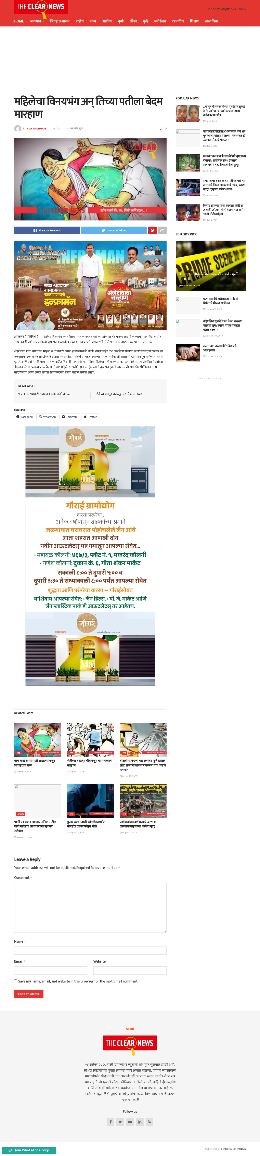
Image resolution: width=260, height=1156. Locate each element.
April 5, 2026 (59, 128)
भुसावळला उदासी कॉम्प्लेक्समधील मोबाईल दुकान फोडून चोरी (86, 824)
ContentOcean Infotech (233, 1149)
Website (99, 962)
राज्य (93, 21)
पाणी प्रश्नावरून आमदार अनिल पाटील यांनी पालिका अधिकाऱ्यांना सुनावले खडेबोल (35, 826)
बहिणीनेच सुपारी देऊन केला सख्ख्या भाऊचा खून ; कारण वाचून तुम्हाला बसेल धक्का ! (222, 325)
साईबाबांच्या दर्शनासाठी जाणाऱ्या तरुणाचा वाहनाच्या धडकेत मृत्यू (138, 824)
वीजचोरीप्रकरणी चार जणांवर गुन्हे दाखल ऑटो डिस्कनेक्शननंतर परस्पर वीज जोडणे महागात (143, 765)
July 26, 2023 (211, 220)
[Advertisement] (130, 61)
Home (19, 21)
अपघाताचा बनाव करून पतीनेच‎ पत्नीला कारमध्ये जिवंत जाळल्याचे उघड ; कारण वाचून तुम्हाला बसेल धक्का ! (224, 185)
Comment (23, 878)
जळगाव (35, 21)
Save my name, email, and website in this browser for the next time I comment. (78, 981)
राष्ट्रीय (80, 21)
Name (20, 942)
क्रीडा (133, 21)
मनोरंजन (160, 21)
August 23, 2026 (23, 772)
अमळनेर (74, 128)
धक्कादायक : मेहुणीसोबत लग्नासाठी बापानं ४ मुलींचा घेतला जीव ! (209, 276)
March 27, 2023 (212, 171)
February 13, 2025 (213, 309)
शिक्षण (194, 21)
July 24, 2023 (211, 146)
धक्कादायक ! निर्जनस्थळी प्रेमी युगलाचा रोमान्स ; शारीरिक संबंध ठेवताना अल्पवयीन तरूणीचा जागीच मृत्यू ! (224, 160)
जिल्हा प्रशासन (60, 21)
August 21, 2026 (76, 833)
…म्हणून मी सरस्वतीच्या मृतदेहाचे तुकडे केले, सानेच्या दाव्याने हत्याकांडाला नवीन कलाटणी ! (224, 111)
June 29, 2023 (211, 195)
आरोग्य (107, 21)
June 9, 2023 (211, 121)
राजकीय (178, 21)
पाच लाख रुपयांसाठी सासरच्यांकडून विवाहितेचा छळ (44, 394)
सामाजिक (211, 21)
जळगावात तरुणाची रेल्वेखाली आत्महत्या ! (219, 348)
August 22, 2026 (129, 776)
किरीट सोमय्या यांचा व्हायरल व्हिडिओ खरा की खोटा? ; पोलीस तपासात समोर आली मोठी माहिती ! (224, 210)
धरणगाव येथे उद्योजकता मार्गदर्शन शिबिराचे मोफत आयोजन (221, 301)
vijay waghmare (36, 128)
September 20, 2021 (190, 286)
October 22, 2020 (213, 356)
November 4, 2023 (214, 336)
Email (19, 962)
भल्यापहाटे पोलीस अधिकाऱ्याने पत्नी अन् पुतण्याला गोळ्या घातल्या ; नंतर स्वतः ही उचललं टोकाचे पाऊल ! (224, 136)
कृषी (121, 21)
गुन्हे (145, 21)
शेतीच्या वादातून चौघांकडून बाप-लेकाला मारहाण (119, 394)
